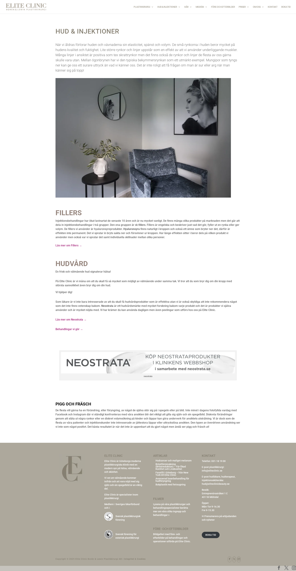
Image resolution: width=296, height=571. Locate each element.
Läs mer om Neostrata (71, 319)
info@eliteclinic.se (212, 470)
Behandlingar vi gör (69, 329)
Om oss (257, 7)
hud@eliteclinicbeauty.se (216, 483)
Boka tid (286, 7)
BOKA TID (210, 535)
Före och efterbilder (223, 7)
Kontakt (273, 7)
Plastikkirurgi (142, 7)
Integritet (129, 559)
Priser (242, 7)
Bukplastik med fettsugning (171, 484)
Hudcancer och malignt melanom (174, 460)
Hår (186, 7)
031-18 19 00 (218, 461)
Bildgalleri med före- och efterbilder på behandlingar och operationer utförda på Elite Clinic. (172, 538)
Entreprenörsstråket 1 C (215, 493)
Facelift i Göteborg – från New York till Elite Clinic (172, 473)
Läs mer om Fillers (69, 245)
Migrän (200, 7)
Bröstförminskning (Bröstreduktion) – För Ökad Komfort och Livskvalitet (171, 466)
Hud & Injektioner (167, 7)
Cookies (141, 559)
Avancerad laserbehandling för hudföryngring (172, 479)
